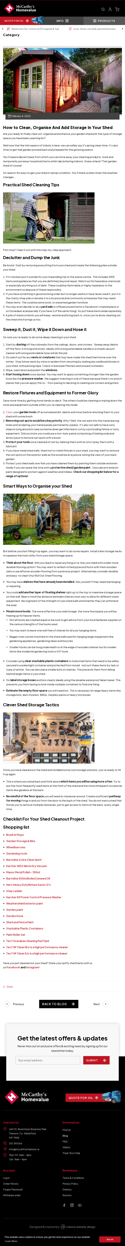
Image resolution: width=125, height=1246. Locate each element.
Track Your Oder (71, 1153)
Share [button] (10, 986)
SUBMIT (92, 1060)
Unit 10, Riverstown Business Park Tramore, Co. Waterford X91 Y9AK (27, 1133)
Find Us (66, 1129)
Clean (9, 412)
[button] (103, 9)
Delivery (67, 1189)
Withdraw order (12, 1195)
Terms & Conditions (73, 1177)
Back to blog (54, 1004)
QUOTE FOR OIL (14, 20)
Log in (6, 1177)
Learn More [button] (11, 1241)
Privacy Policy (70, 1183)
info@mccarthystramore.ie (24, 1149)
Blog (65, 1135)
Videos (66, 1147)
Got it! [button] (110, 1239)
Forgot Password (12, 1189)
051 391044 (15, 1143)
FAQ (65, 1141)
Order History (10, 1183)
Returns (66, 1195)
